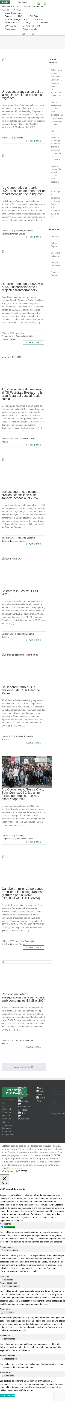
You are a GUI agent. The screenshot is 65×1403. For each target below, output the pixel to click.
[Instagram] (57, 1125)
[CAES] (22, 1088)
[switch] (2, 1227)
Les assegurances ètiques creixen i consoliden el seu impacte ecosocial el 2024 (20, 495)
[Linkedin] (61, 1125)
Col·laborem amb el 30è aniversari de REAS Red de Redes (21, 690)
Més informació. (15, 1168)
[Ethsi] (39, 1088)
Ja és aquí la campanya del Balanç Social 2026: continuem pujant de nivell (55, 204)
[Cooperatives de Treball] (24, 1104)
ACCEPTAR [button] (55, 1155)
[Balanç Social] (41, 1091)
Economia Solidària (24, 336)
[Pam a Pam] (41, 1098)
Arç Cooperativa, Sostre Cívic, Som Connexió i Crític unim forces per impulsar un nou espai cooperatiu (23, 794)
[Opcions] (23, 1101)
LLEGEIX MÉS (33, 141)
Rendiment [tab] (5, 1335)
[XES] (21, 1113)
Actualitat (19, 138)
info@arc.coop (58, 1113)
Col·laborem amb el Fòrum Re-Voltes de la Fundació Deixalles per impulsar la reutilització (56, 83)
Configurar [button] (7, 1171)
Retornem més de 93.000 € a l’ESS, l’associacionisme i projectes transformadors (22, 287)
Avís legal (6, 1109)
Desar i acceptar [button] (7, 1395)
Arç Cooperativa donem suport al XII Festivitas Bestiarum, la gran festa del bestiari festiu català (23, 394)
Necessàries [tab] (5, 1224)
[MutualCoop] (24, 1116)
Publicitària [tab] (5, 1309)
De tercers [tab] (4, 1276)
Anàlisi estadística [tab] (8, 1283)
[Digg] (53, 1125)
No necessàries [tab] (7, 1247)
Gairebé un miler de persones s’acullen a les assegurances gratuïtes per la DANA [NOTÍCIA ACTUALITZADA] (22, 893)
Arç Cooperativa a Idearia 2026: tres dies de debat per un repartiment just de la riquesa (24, 191)
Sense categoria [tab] (7, 1355)
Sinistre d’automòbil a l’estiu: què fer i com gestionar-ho (56, 175)
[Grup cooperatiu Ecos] (24, 1091)
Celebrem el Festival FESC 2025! (20, 592)
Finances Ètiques (17, 234)
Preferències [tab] (6, 1372)
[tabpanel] (32, 1237)
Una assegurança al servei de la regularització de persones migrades (22, 95)
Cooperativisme (8, 336)
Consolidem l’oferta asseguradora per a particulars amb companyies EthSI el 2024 (23, 997)
